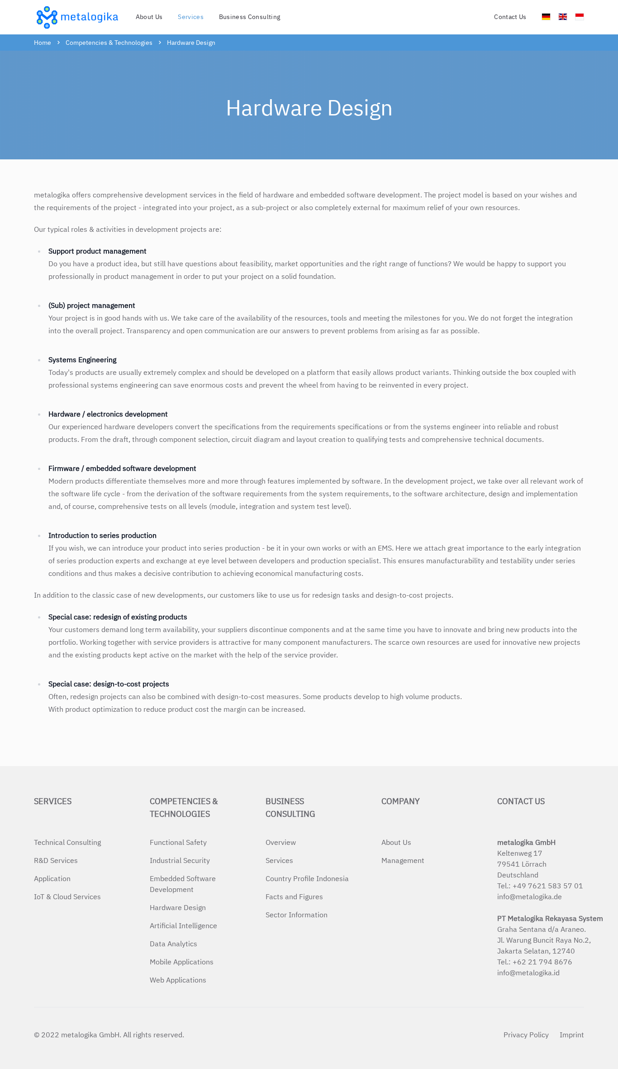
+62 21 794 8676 (542, 961)
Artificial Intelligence (183, 925)
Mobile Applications (182, 961)
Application (52, 878)
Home (42, 42)
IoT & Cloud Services (67, 896)
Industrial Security (180, 860)
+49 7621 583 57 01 (548, 885)
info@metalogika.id (528, 972)
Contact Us (510, 17)
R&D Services (56, 860)
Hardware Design (191, 42)
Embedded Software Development (183, 884)
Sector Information (297, 914)
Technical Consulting (67, 842)
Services (52, 801)
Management (402, 860)
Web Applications (178, 979)
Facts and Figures (294, 896)
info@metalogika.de (529, 896)
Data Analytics (173, 943)
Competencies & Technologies (109, 42)
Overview (281, 842)
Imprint (572, 1034)
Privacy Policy (526, 1034)
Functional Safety (178, 842)
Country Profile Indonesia (307, 878)
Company (400, 801)
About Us (149, 17)
